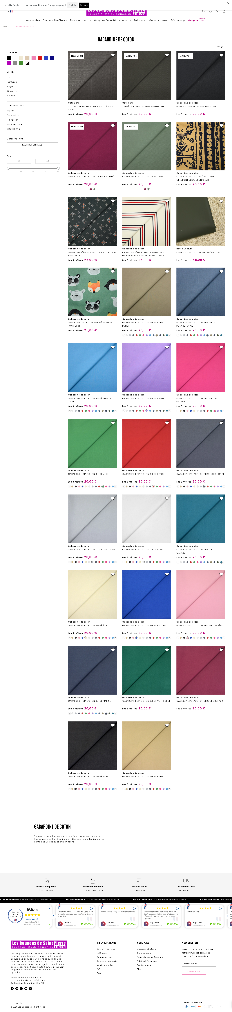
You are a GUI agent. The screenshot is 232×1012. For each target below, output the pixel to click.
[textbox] (19, 161)
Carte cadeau (144, 953)
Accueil (6, 27)
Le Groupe (102, 953)
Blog (139, 969)
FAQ (98, 969)
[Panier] (224, 11)
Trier (220, 47)
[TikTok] (30, 989)
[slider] (8, 168)
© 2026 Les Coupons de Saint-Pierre (28, 1007)
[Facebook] (12, 989)
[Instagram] (16, 989)
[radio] (91, 189)
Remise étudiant (145, 965)
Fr (8, 11)
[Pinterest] (21, 989)
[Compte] (217, 11)
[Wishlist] (210, 11)
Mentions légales (105, 965)
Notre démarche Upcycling (150, 957)
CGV (99, 973)
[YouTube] (25, 989)
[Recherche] (203, 11)
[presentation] (124, 335)
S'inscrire (193, 971)
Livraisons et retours (146, 949)
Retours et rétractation (107, 961)
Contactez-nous (105, 957)
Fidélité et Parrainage (147, 961)
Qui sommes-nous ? (107, 949)
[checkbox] (32, 77)
